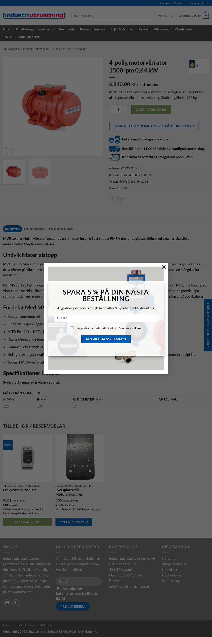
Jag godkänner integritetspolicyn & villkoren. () (109, 328)
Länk (138, 328)
